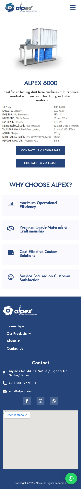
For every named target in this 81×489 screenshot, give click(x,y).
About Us (13, 341)
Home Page (15, 326)
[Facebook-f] (27, 401)
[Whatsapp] (54, 401)
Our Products (17, 333)
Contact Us (15, 348)
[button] (40, 150)
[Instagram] (40, 401)
